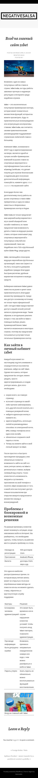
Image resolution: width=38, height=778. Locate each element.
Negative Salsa (19, 55)
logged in (16, 740)
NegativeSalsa (19, 15)
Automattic (18, 774)
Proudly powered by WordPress (13, 772)
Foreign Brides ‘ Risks (19, 750)
